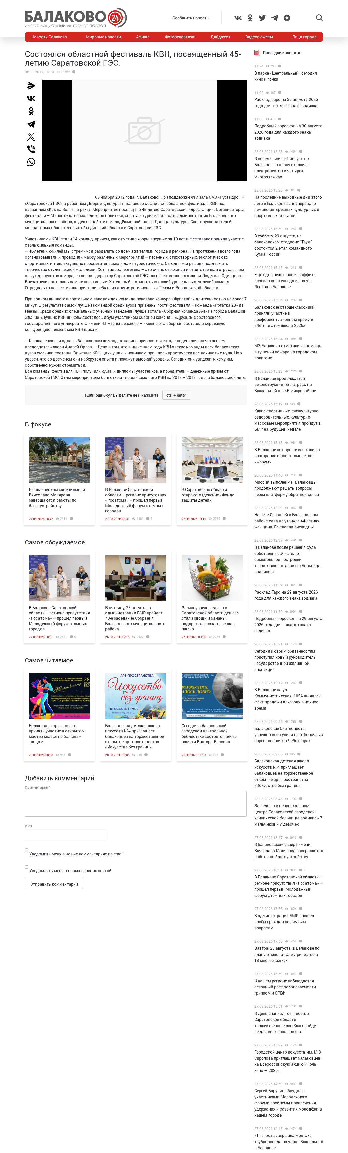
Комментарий (37, 787)
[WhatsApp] (33, 162)
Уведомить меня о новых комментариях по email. (77, 853)
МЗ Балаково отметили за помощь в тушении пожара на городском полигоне (288, 352)
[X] (33, 137)
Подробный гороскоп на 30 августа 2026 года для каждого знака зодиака (288, 132)
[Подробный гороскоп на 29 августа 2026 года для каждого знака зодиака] (300, 611)
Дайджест (220, 36)
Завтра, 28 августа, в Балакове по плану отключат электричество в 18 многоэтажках (286, 954)
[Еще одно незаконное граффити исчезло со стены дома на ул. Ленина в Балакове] (300, 267)
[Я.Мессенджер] (33, 86)
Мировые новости (103, 36)
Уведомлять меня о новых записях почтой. (70, 870)
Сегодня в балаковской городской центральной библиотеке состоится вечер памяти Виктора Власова (209, 733)
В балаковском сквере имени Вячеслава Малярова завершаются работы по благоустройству (57, 497)
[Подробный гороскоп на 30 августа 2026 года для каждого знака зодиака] (279, 119)
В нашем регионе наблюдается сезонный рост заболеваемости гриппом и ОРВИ (285, 987)
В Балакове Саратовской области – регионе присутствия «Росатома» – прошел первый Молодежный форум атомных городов (135, 500)
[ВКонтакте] (33, 98)
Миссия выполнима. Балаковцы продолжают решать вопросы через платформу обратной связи (286, 488)
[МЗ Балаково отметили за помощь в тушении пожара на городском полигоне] (300, 338)
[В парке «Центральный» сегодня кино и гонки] (279, 66)
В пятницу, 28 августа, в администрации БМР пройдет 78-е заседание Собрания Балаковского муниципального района (135, 618)
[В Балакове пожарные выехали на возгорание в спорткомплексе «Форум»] (300, 442)
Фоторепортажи (180, 36)
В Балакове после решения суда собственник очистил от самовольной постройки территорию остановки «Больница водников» (287, 559)
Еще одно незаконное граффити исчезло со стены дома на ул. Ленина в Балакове (285, 280)
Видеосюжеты (259, 36)
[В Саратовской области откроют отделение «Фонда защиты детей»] (212, 460)
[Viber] (33, 149)
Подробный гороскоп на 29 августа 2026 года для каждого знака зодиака (288, 624)
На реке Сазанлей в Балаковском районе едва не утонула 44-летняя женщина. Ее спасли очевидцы (286, 520)
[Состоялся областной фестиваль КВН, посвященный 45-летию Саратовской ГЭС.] (73, 72)
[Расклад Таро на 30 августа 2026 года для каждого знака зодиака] (279, 92)
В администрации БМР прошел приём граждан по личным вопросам (284, 921)
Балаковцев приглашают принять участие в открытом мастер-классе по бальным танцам (57, 733)
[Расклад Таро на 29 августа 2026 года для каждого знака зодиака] (300, 585)
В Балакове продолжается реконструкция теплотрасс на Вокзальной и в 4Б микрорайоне (285, 384)
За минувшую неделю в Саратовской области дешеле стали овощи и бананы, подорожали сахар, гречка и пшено (210, 618)
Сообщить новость (190, 17)
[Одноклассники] (33, 111)
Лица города (304, 36)
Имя (28, 826)
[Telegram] (33, 124)
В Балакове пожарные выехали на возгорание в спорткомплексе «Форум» (287, 455)
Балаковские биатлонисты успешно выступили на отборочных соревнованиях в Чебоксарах (288, 734)
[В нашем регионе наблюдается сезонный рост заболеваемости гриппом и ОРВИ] (300, 973)
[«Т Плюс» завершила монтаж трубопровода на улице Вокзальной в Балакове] (300, 1128)
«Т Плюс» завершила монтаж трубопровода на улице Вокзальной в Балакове (288, 1141)
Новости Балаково (49, 36)
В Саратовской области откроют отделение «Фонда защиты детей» (208, 495)
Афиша (143, 36)
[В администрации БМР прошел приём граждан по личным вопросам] (300, 908)
